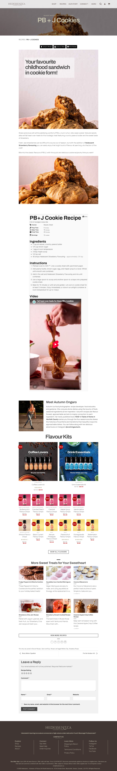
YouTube (92, 751)
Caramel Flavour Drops (52, 510)
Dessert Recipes (50, 15)
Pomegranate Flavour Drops (79, 535)
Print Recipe (72, 46)
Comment (25, 678)
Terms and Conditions (72, 749)
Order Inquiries (45, 748)
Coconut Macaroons (81, 582)
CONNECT (84, 4)
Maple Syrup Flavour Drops (65, 510)
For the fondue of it (89, 653)
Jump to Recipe (47, 46)
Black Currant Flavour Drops (38, 535)
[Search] (101, 4)
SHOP (54, 4)
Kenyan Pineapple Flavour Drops (52, 536)
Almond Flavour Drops (24, 535)
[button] (109, 4)
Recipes (70, 15)
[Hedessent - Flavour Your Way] (16, 4)
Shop (17, 743)
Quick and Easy (61, 15)
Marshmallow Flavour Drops (79, 510)
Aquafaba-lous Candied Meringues (58, 582)
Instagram (93, 743)
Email (49, 695)
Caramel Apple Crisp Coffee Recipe (83, 616)
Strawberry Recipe (74, 648)
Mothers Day (65, 648)
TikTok (91, 746)
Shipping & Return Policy (71, 745)
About (17, 748)
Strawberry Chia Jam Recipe (29, 615)
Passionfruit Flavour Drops (65, 535)
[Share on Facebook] (51, 641)
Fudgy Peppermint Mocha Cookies (31, 582)
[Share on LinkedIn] (65, 641)
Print (85, 216)
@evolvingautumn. (73, 427)
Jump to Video (60, 46)
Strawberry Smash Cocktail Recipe (58, 615)
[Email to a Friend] (58, 641)
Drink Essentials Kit (79, 485)
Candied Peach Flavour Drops (38, 510)
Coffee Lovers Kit (38, 485)
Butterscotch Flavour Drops (24, 510)
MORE (93, 4)
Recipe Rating (26, 670)
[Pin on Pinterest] (61, 641)
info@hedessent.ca (58, 766)
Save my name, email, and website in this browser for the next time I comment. (52, 704)
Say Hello (43, 743)
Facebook (92, 748)
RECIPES (63, 4)
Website (76, 695)
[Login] (105, 4)
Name (23, 695)
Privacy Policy (69, 753)
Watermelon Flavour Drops (92, 535)
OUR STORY (73, 4)
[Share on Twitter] (55, 641)
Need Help (43, 746)
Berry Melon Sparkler (29, 653)
